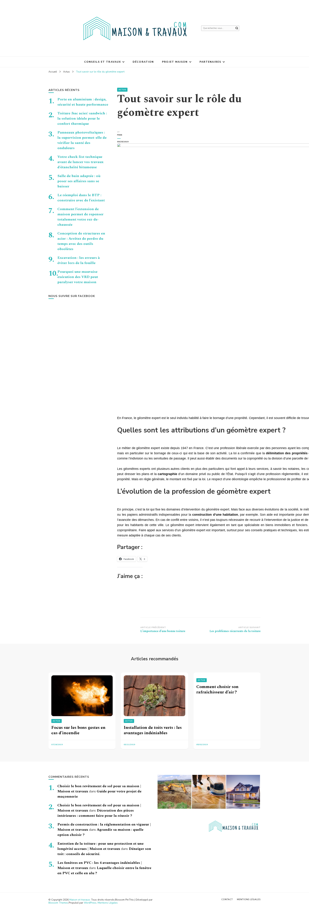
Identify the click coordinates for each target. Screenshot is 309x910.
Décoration (143, 62)
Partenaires (210, 62)
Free (119, 135)
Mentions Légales (108, 902)
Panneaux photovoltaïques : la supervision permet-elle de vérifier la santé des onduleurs (82, 140)
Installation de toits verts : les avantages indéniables (153, 730)
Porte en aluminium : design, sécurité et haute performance (82, 102)
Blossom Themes (58, 902)
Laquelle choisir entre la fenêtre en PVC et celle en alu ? (104, 870)
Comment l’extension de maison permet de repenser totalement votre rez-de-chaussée (80, 216)
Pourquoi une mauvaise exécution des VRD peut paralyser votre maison (77, 277)
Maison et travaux (79, 899)
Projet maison (175, 62)
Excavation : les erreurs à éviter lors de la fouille (78, 260)
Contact (227, 899)
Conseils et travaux (102, 62)
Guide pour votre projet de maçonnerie (99, 794)
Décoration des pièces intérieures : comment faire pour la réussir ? (95, 813)
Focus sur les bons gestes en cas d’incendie (78, 730)
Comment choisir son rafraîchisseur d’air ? (217, 689)
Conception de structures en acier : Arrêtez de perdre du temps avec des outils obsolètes (81, 241)
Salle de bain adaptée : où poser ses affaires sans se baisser (78, 181)
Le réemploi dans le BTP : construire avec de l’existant (81, 197)
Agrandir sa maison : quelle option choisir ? (100, 832)
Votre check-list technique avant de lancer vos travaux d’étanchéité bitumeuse (80, 162)
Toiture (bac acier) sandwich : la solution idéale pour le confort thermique (82, 118)
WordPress (90, 902)
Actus (122, 89)
